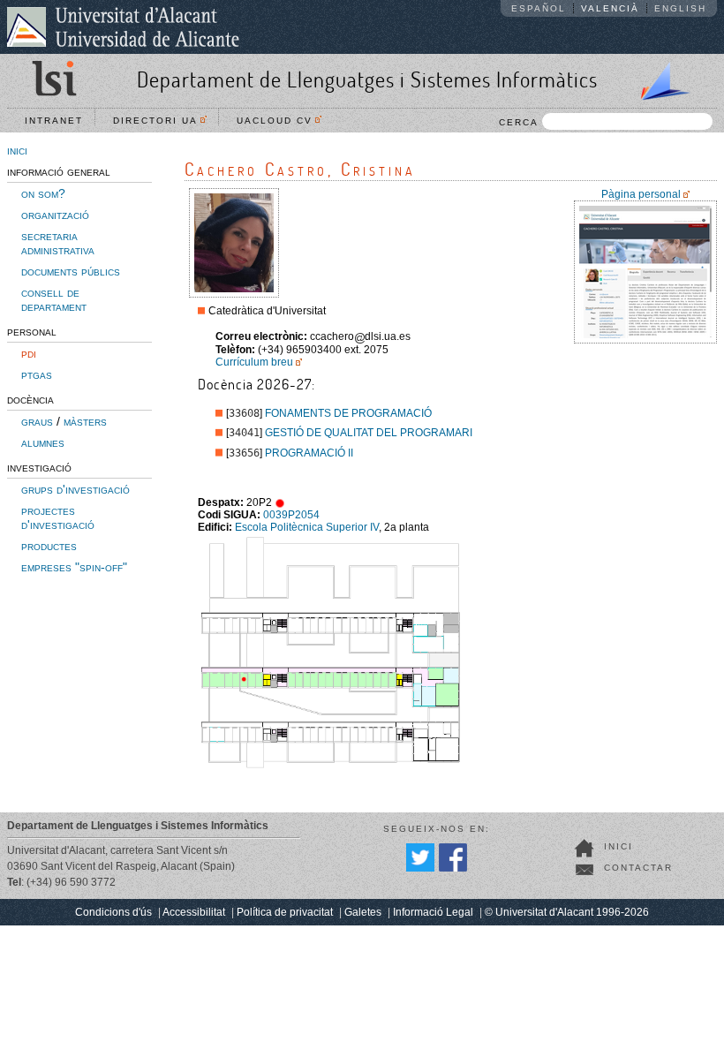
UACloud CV (279, 120)
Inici (618, 846)
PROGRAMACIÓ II (309, 453)
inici (17, 150)
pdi (28, 353)
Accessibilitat (193, 912)
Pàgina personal (641, 194)
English (680, 8)
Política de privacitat (285, 912)
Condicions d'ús (113, 912)
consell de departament (54, 299)
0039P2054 (291, 515)
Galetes (362, 912)
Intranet (54, 120)
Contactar (638, 867)
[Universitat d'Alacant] (123, 26)
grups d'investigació (75, 489)
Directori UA (160, 120)
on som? (43, 193)
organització (55, 215)
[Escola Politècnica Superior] (658, 77)
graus (37, 421)
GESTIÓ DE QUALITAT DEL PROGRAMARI (368, 433)
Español (538, 8)
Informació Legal (433, 912)
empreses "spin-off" (74, 567)
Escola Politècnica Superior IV (307, 527)
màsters (85, 421)
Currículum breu (254, 362)
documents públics (70, 271)
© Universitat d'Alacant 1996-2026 (567, 912)
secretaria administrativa (57, 243)
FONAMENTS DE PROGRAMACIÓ (348, 413)
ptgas (36, 374)
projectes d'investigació (57, 517)
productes (49, 546)
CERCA (519, 122)
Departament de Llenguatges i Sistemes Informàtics (367, 79)
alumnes (42, 442)
